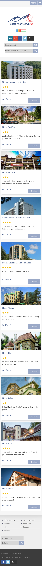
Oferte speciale (9, 520)
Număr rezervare (11, 51)
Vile (5, 527)
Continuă (34, 100)
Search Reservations (35, 45)
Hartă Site (5, 557)
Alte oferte (27, 524)
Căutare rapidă (10, 45)
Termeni (27, 557)
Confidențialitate (16, 557)
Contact (26, 527)
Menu (33, 2)
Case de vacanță (29, 520)
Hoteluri (7, 524)
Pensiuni (7, 530)
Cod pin (25, 51)
